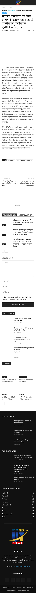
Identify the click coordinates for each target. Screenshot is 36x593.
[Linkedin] (29, 35)
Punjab (29, 10)
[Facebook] (10, 35)
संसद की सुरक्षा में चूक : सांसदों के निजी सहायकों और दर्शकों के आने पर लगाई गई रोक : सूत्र (23, 232)
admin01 (6, 30)
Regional (5, 12)
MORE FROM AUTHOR (25, 215)
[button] (3, 2)
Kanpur (23, 160)
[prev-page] (3, 251)
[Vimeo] (18, 580)
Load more (17, 357)
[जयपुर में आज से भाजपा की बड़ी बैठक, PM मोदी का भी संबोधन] (26, 372)
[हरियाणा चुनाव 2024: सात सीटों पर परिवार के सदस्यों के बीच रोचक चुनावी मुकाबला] (7, 222)
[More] (33, 35)
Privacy (13, 587)
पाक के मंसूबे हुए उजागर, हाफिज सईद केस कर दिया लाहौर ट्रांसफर (27, 183)
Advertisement (21, 587)
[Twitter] (15, 35)
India (17, 160)
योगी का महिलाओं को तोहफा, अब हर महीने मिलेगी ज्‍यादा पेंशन (9, 183)
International (11, 10)
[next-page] (6, 251)
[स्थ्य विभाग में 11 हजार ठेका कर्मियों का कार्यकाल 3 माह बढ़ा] (26, 390)
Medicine (29, 160)
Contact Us (30, 587)
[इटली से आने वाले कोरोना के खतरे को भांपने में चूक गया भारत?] (9, 390)
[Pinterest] (20, 35)
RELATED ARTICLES (9, 215)
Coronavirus (11, 160)
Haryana (10, 7)
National (18, 10)
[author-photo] (18, 202)
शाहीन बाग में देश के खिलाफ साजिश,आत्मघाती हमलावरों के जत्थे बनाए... (22, 339)
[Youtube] (29, 580)
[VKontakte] (23, 580)
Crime (4, 234)
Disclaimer (6, 587)
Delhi (4, 225)
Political (24, 10)
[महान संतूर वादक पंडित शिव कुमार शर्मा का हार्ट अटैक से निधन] (7, 350)
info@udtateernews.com (22, 566)
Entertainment (22, 377)
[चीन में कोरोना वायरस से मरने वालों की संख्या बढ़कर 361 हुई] (7, 321)
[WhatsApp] (24, 35)
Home (3, 7)
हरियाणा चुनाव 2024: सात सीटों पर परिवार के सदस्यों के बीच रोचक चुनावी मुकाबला (23, 222)
